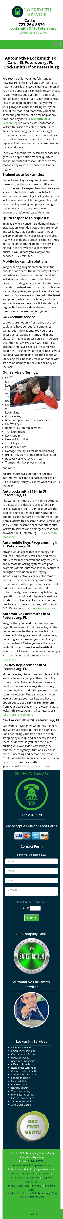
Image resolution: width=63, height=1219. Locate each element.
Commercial (43, 1173)
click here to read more (41, 608)
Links (31, 1189)
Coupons (47, 1177)
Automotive (17, 1177)
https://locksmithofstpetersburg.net (32, 1165)
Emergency (33, 1177)
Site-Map (50, 1185)
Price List (37, 1185)
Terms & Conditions (18, 1185)
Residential (28, 1173)
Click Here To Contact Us (31, 773)
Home (15, 1173)
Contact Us (31, 1181)
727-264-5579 (31, 24)
